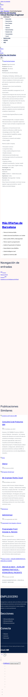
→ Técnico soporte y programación (11, 242)
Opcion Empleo (9, 29)
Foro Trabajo (8, 23)
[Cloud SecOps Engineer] (8, 61)
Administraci (7, 515)
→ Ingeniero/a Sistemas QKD (9, 254)
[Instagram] (5, 650)
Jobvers (7, 27)
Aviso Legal (6, 638)
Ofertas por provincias (8, 623)
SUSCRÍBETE (5, 45)
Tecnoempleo (9, 34)
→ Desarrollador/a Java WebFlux (10, 248)
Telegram (5, 633)
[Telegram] (8, 650)
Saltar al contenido (5, 1)
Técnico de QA (4, 273)
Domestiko (8, 19)
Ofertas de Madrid (8, 621)
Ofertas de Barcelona (8, 619)
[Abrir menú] (1, 57)
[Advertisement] (14, 204)
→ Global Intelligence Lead (9, 251)
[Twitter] (3, 650)
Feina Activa (8, 21)
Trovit (7, 36)
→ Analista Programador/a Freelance (11, 245)
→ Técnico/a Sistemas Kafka (9, 232)
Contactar (5, 636)
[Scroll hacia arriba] (2, 655)
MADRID (6, 40)
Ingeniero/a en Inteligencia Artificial (9, 278)
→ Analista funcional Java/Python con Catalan (13, 235)
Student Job (8, 31)
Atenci (4, 464)
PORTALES (6, 663)
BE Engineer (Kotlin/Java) (12, 478)
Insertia (7, 25)
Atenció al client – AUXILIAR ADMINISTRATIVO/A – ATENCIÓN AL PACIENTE (13, 570)
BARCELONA (7, 38)
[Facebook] (2, 650)
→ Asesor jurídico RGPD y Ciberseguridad (12, 238)
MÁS (5, 42)
